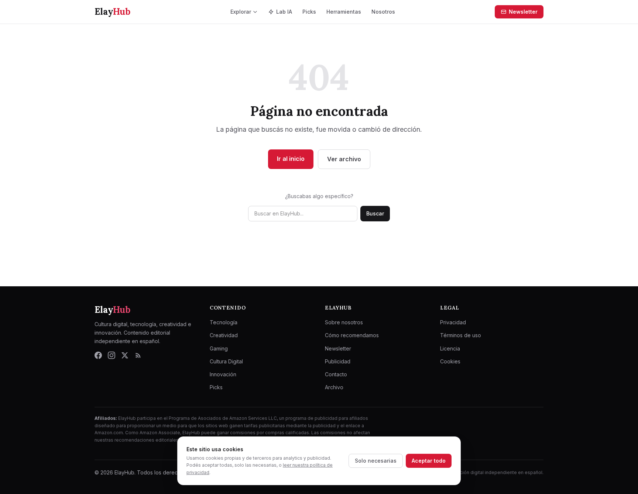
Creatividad (224, 335)
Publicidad (337, 361)
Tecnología (223, 322)
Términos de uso (460, 335)
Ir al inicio (291, 158)
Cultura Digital (226, 361)
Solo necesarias (376, 460)
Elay (112, 309)
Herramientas (343, 11)
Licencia (450, 348)
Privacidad (453, 322)
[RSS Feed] (138, 355)
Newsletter (523, 11)
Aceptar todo (429, 460)
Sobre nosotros (344, 322)
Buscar (375, 213)
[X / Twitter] (124, 355)
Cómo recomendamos (352, 335)
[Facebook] (98, 355)
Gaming (219, 348)
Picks (309, 11)
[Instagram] (111, 355)
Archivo (334, 387)
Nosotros (383, 11)
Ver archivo (344, 159)
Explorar (240, 11)
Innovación (223, 374)
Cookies (450, 361)
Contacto (336, 374)
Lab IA (284, 11)
